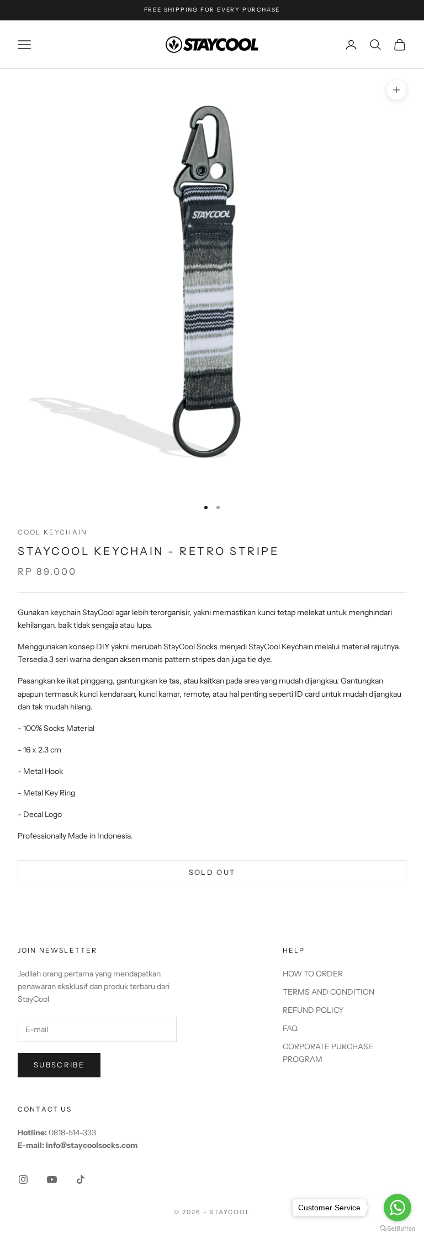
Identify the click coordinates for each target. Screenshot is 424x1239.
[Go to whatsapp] (397, 1207)
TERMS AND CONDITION (328, 992)
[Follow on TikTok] (80, 1179)
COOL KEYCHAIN (52, 532)
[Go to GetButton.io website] (397, 1228)
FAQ (290, 1028)
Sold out (212, 872)
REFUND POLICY (313, 1010)
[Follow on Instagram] (23, 1179)
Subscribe (59, 1064)
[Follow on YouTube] (51, 1179)
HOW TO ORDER (313, 974)
